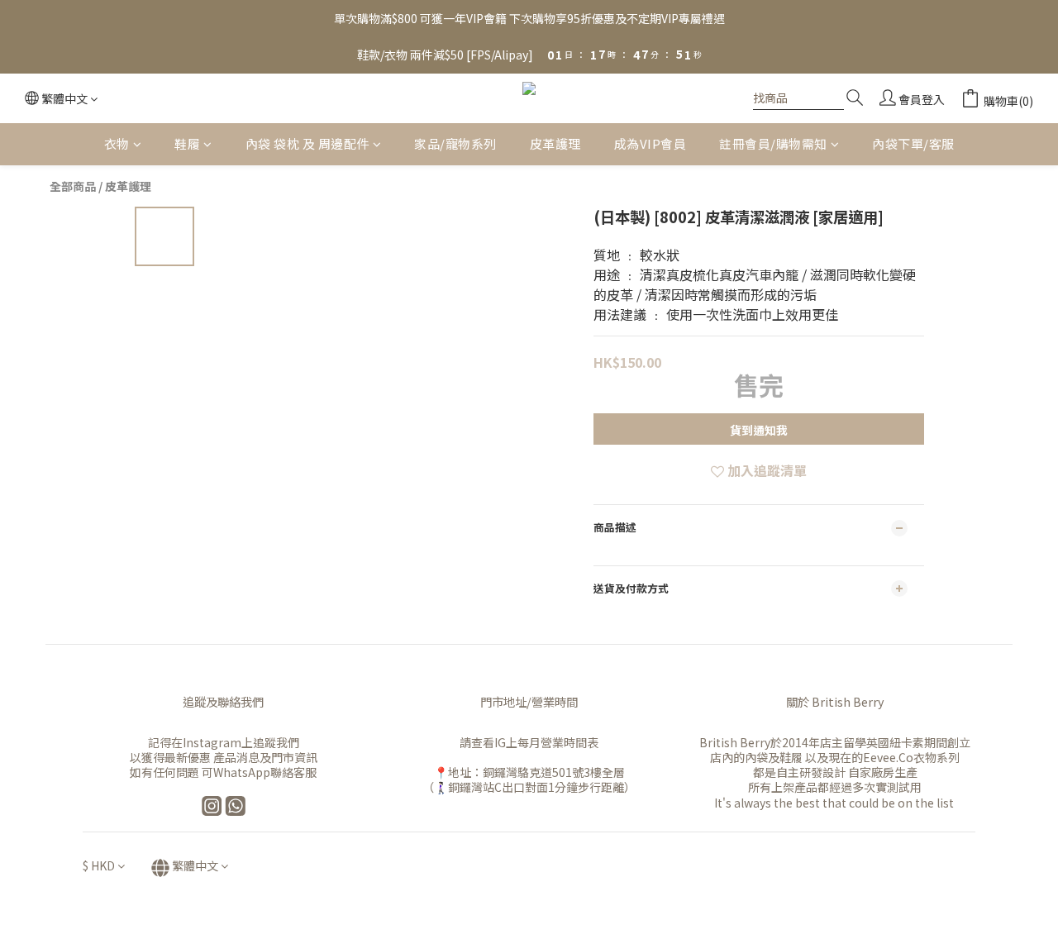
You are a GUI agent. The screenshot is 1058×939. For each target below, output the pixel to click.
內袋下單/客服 (913, 143)
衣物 (117, 143)
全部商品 (73, 186)
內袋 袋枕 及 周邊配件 (307, 143)
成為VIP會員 (650, 143)
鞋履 (187, 143)
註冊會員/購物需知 (773, 143)
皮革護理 (555, 143)
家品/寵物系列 (455, 143)
